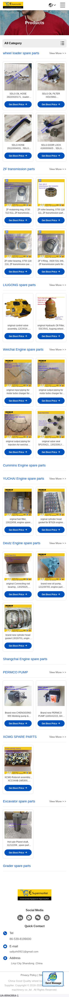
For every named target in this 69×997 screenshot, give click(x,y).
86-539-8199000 (20, 939)
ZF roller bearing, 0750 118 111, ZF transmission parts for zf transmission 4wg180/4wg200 (51, 211)
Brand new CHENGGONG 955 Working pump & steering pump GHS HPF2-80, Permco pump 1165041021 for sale (18, 714)
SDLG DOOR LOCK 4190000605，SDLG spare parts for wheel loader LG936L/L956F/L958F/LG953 (51, 147)
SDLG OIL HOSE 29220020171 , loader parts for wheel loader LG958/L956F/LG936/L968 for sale (18, 95)
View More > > (57, 53)
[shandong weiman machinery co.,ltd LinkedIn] (20, 918)
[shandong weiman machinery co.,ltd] (13, 5)
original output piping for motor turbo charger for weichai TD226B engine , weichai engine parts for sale (51, 392)
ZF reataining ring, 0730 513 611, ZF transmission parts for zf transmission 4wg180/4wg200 (18, 211)
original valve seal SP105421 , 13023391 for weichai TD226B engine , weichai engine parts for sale (51, 443)
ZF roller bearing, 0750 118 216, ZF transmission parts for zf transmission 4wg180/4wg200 (17, 263)
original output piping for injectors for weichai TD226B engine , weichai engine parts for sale (18, 443)
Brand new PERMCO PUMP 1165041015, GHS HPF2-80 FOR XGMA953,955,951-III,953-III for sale (51, 714)
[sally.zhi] (46, 918)
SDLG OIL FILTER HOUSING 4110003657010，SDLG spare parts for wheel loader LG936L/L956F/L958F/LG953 (51, 95)
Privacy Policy (29, 975)
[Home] (34, 899)
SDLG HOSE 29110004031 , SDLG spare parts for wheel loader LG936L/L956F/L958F (18, 147)
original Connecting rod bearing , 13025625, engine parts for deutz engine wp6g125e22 (18, 585)
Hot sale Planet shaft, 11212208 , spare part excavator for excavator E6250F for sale (18, 844)
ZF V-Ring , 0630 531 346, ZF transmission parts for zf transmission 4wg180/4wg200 (51, 263)
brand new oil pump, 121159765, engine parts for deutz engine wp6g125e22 (50, 585)
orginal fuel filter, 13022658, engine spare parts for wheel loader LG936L (18, 521)
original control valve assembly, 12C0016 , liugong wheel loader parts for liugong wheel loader (18, 327)
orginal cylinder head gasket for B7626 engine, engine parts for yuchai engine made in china (50, 521)
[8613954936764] (29, 918)
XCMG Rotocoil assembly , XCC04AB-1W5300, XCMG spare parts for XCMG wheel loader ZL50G (18, 779)
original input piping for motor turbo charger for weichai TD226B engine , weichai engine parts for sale (18, 392)
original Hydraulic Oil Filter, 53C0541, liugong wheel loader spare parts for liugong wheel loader (51, 327)
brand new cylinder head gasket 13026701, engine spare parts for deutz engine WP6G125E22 (18, 637)
